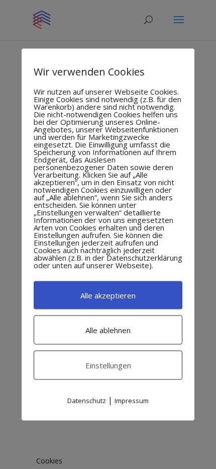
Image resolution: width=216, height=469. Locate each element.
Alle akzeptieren (108, 295)
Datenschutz (86, 400)
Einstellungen (108, 365)
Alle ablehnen (108, 330)
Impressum (132, 400)
